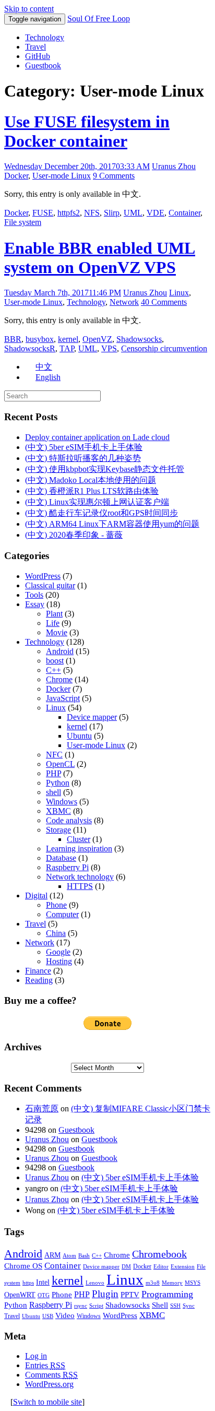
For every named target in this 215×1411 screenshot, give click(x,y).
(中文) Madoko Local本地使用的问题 (90, 480)
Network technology (80, 876)
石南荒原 (41, 1108)
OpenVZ (97, 339)
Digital (36, 895)
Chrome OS (23, 1265)
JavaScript (63, 698)
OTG (44, 1295)
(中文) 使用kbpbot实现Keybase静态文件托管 (104, 469)
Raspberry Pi (67, 867)
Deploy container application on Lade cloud (97, 437)
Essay (34, 604)
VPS (109, 348)
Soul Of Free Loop (98, 18)
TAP (66, 348)
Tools (34, 594)
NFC (54, 754)
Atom (69, 1256)
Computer (62, 914)
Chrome (59, 679)
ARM (52, 1255)
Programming (167, 1294)
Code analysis (69, 820)
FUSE (42, 212)
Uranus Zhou (174, 166)
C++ (53, 670)
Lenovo (95, 1283)
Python (57, 782)
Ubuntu (79, 735)
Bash (84, 1256)
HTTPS (80, 886)
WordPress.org (49, 1384)
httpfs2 (68, 212)
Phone (56, 904)
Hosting (59, 961)
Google (58, 951)
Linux (179, 292)
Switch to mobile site (47, 1401)
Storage (58, 829)
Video (65, 1315)
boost (55, 660)
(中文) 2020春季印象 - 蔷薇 (74, 534)
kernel (68, 339)
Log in (36, 1355)
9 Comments (114, 175)
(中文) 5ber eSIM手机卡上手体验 (83, 447)
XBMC (58, 811)
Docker (16, 175)
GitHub (37, 56)
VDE (155, 212)
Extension (183, 1267)
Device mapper (92, 717)
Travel (35, 46)
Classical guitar (50, 585)
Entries (45, 1365)
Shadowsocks (139, 339)
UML (133, 212)
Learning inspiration (79, 848)
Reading (39, 980)
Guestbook (43, 65)
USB (47, 1316)
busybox (40, 339)
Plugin (105, 1293)
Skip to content (29, 8)
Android (60, 651)
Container (184, 212)
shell (53, 792)
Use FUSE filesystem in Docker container (87, 131)
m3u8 (153, 1283)
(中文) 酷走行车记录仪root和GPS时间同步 (101, 512)
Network (124, 302)
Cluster (78, 839)
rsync (80, 1306)
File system (22, 222)
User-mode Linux (61, 175)
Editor (161, 1267)
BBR (12, 339)
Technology (44, 37)
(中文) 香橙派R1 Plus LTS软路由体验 (92, 491)
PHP (53, 773)
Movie (56, 632)
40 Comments (164, 302)
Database (61, 857)
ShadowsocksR (29, 348)
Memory (172, 1283)
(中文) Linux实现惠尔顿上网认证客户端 (97, 501)
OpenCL (60, 764)
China (56, 933)
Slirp (112, 212)
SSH (175, 1306)
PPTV (130, 1294)
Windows (61, 801)
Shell (160, 1304)
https (28, 1283)
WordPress (43, 576)
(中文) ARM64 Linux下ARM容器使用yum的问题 (112, 523)
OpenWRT (19, 1295)
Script (96, 1306)
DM (126, 1267)
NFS (92, 212)
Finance (38, 970)
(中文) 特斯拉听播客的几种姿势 (83, 458)
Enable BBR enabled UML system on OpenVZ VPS (99, 258)
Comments (51, 1374)
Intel (43, 1282)
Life (52, 623)
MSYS (192, 1283)
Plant (54, 613)
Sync (189, 1306)
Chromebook (159, 1254)
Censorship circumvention (164, 348)
